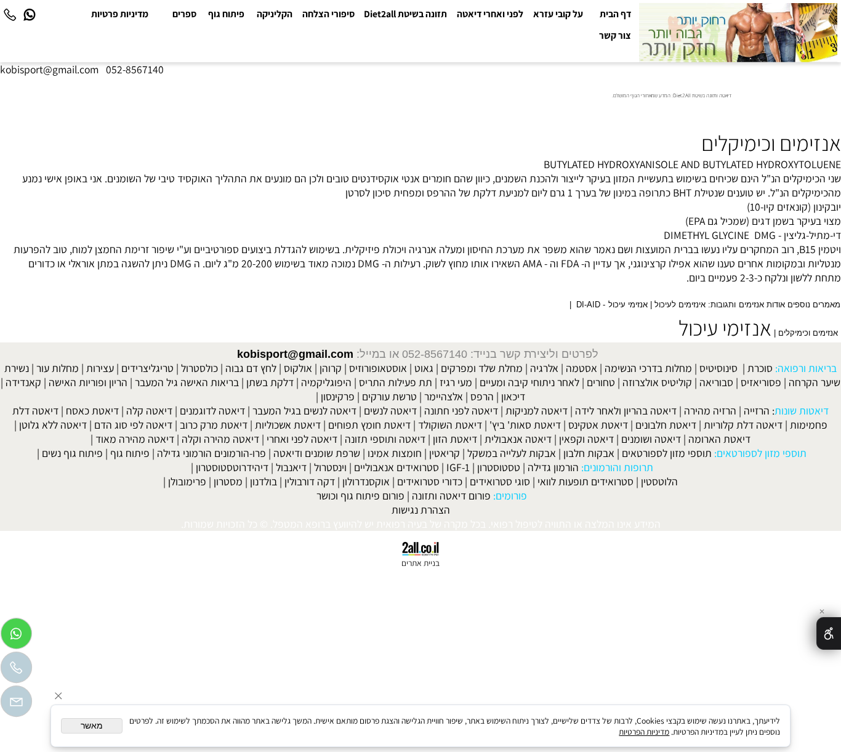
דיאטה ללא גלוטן (53, 425)
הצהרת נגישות (421, 510)
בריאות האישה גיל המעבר (187, 382)
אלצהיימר (443, 396)
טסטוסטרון (498, 467)
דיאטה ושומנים (651, 439)
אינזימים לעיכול (680, 305)
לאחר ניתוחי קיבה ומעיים (529, 382)
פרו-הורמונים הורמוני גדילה (211, 453)
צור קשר (615, 35)
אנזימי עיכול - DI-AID (611, 305)
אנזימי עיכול (724, 327)
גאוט (423, 368)
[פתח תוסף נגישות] (828, 633)
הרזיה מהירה (710, 410)
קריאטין (444, 453)
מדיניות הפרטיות (644, 731)
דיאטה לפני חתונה (461, 410)
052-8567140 (135, 69)
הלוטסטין (659, 481)
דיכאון (513, 396)
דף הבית (615, 13)
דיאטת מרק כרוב (213, 425)
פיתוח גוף (226, 13)
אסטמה (581, 368)
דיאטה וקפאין (586, 439)
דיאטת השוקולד (450, 425)
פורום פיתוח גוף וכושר (360, 495)
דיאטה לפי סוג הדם (133, 425)
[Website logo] (738, 33)
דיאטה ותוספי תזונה (385, 439)
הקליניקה (274, 13)
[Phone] (10, 14)
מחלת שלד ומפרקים (482, 368)
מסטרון (228, 481)
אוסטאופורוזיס (378, 368)
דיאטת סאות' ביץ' (525, 425)
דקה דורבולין (309, 481)
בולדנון (263, 481)
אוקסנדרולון (366, 481)
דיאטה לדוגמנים (212, 410)
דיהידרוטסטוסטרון (232, 467)
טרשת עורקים (389, 396)
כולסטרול (199, 368)
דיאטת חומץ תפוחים (369, 425)
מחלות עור (57, 368)
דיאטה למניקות (536, 410)
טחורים (601, 382)
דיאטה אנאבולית (518, 439)
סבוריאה (716, 382)
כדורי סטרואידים (429, 481)
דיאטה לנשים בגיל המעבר (304, 410)
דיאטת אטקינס (598, 425)
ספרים (184, 13)
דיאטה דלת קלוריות (743, 425)
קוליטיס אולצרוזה (657, 382)
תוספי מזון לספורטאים (667, 453)
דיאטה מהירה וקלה (220, 439)
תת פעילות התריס (395, 382)
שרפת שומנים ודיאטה (316, 453)
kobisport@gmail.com (295, 354)
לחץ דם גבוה (250, 368)
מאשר (92, 725)
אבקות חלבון (588, 453)
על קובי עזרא (558, 13)
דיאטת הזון (455, 439)
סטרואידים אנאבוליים (396, 467)
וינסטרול (330, 467)
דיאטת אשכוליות (288, 425)
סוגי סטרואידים (500, 481)
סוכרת (760, 368)
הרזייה (757, 410)
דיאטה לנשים (390, 410)
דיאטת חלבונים (665, 425)
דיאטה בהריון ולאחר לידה (626, 410)
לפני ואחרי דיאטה (490, 13)
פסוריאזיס (761, 382)
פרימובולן (187, 481)
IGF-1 (458, 467)
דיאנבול (291, 467)
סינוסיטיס (718, 368)
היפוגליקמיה (326, 382)
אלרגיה (544, 368)
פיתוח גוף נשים (72, 453)
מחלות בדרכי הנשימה (648, 368)
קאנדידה (23, 382)
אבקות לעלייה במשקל (511, 453)
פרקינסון (338, 396)
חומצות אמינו (395, 453)
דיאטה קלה (149, 410)
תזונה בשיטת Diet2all (405, 13)
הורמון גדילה (553, 467)
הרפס (482, 396)
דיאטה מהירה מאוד (134, 439)
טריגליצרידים (147, 368)
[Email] (16, 704)
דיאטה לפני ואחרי (302, 439)
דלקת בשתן (270, 382)
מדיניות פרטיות (119, 13)
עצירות (100, 368)
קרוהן (331, 368)
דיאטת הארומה (719, 439)
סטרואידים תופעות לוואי (585, 481)
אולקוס (298, 368)
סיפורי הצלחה (328, 13)
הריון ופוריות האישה (88, 382)
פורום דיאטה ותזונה (451, 495)
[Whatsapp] (29, 14)
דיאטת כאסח (92, 410)
